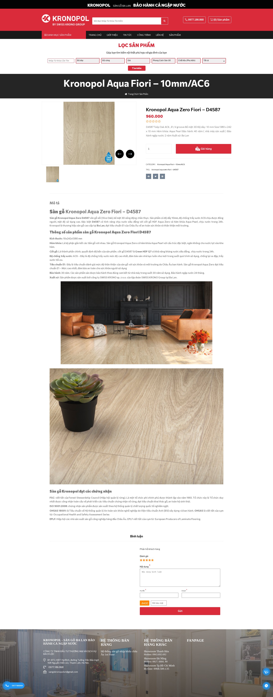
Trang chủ (95, 35)
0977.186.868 (196, 19)
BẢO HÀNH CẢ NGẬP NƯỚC (159, 5)
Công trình (144, 35)
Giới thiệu (112, 35)
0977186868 (17, 685)
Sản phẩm (175, 35)
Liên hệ (160, 35)
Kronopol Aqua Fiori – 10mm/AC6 (137, 83)
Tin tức (127, 35)
